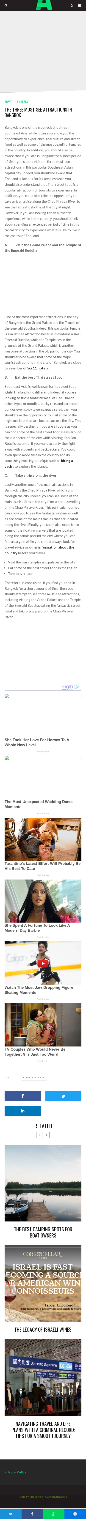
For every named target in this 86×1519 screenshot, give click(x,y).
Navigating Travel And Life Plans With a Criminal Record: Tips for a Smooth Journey (43, 1430)
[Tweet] (63, 1096)
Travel (9, 102)
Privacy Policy (15, 1472)
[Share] (23, 1096)
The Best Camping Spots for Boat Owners (43, 1232)
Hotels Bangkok (34, 1077)
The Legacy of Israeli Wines (43, 1329)
